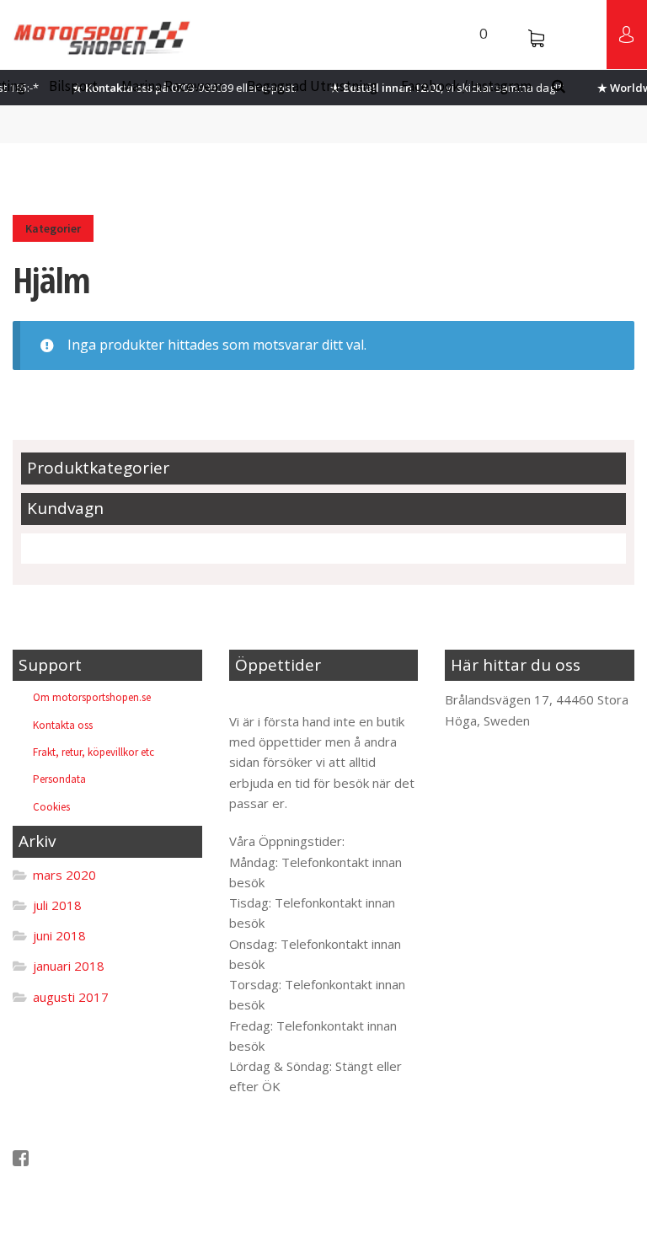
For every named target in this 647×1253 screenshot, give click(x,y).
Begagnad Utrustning (312, 86)
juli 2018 (57, 905)
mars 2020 (64, 874)
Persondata (59, 779)
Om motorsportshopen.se (92, 697)
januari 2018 (68, 965)
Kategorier (53, 228)
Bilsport (73, 86)
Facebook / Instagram (466, 86)
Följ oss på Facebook (91, 1158)
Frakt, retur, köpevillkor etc (93, 752)
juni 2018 (59, 935)
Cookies (51, 807)
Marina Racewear (172, 86)
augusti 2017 (71, 996)
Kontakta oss (63, 725)
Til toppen (272, 700)
